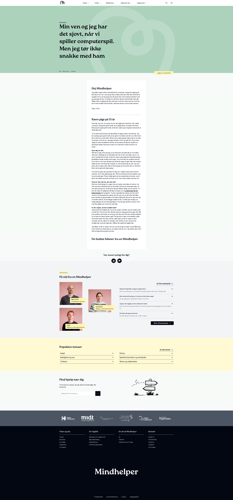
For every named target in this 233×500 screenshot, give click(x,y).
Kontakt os (151, 437)
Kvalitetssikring (93, 442)
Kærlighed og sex (67, 357)
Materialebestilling (94, 439)
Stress (122, 353)
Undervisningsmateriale (96, 444)
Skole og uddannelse (128, 361)
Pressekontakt (152, 439)
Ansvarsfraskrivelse (112, 497)
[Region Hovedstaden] (68, 418)
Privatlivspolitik (98, 497)
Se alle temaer (165, 350)
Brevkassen (64, 272)
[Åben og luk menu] (172, 3)
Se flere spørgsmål (163, 283)
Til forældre (62, 447)
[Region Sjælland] (126, 418)
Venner (73, 71)
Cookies (123, 497)
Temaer (61, 437)
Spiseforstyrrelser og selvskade (132, 357)
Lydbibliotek (62, 444)
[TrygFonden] (164, 418)
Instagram (151, 444)
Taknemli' (121, 439)
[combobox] (79, 393)
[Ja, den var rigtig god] (113, 261)
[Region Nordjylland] (106, 418)
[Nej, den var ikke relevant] (119, 261)
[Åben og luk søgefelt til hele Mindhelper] (167, 3)
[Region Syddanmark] (145, 418)
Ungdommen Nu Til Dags (126, 442)
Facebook (151, 442)
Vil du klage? (152, 447)
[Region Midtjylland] (87, 418)
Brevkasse (65, 71)
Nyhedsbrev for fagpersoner (97, 437)
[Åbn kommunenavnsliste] (97, 393)
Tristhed (63, 361)
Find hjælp (62, 442)
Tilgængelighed (134, 497)
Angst (62, 353)
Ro (119, 437)
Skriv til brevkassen (161, 323)
